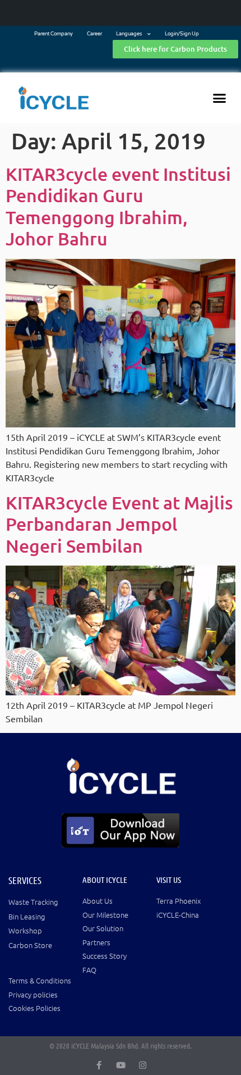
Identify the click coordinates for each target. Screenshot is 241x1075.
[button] (219, 97)
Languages (129, 34)
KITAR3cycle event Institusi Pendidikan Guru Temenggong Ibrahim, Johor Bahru (118, 206)
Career (94, 34)
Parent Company (53, 34)
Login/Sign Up (182, 34)
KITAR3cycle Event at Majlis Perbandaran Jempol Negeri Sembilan (119, 524)
